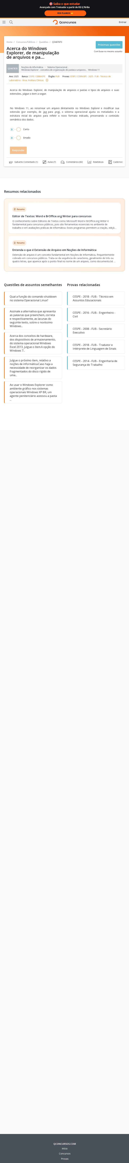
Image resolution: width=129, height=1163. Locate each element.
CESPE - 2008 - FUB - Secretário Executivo (92, 330)
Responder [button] (18, 150)
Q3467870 (13, 68)
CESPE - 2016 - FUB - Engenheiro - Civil (94, 314)
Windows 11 (94, 70)
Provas (65, 1158)
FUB (57, 76)
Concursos (65, 1153)
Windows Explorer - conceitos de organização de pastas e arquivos (54, 70)
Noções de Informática (32, 67)
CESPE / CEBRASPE (37, 76)
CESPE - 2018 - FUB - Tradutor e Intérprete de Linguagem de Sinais (94, 346)
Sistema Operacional (57, 67)
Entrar (122, 22)
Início (65, 1148)
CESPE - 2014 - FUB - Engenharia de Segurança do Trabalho (95, 363)
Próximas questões (109, 44)
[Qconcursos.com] (65, 22)
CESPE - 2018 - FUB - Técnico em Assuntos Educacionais (93, 298)
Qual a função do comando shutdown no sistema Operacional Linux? (33, 298)
